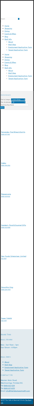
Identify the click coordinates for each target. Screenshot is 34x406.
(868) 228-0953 (5, 289)
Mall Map (12, 44)
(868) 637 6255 (9, 388)
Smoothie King (7, 287)
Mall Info (8, 39)
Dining (7, 31)
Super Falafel (6, 318)
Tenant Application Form (18, 50)
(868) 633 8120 (5, 196)
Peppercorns (6, 194)
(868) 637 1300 (5, 134)
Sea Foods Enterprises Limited (13, 256)
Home (7, 26)
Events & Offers (10, 34)
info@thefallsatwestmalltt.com (18, 391)
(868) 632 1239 (9, 385)
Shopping (8, 28)
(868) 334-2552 (5, 165)
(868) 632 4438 (5, 227)
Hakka (3, 163)
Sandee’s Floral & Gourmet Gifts (13, 225)
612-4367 (4, 258)
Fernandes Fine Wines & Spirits (13, 132)
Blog (6, 36)
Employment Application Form (20, 47)
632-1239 (4, 321)
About (10, 42)
